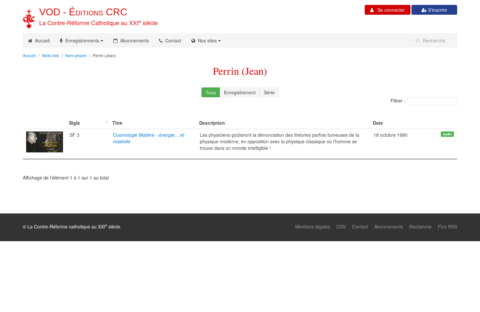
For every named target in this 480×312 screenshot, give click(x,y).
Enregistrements (82, 40)
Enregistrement (240, 92)
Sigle (74, 122)
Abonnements (133, 40)
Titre (117, 122)
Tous (211, 92)
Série (269, 92)
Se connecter (389, 10)
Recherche (420, 226)
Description (212, 122)
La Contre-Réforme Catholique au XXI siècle (98, 22)
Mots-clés (50, 55)
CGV (341, 226)
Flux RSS (447, 226)
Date (378, 122)
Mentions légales (312, 226)
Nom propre (76, 55)
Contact (172, 40)
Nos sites (206, 40)
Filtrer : (398, 100)
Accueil (41, 40)
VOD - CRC (83, 12)
